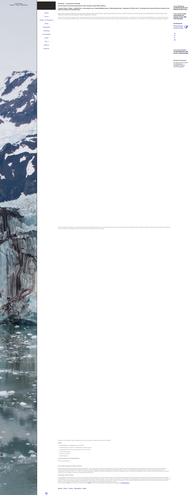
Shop (46, 41)
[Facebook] (174, 37)
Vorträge (71, 488)
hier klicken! (180, 18)
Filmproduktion (46, 27)
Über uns (46, 16)
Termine (46, 23)
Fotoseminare (46, 30)
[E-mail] (174, 33)
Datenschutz (46, 48)
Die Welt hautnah (46, 34)
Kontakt (46, 37)
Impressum (46, 45)
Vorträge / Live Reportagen (46, 20)
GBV (89, 482)
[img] (18, 247)
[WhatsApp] (174, 35)
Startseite (46, 13)
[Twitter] (174, 40)
